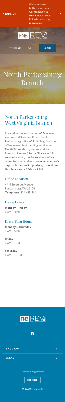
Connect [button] (12, 349)
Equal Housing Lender (34, 389)
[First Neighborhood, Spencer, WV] (32, 35)
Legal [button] (10, 357)
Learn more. (36, 23)
